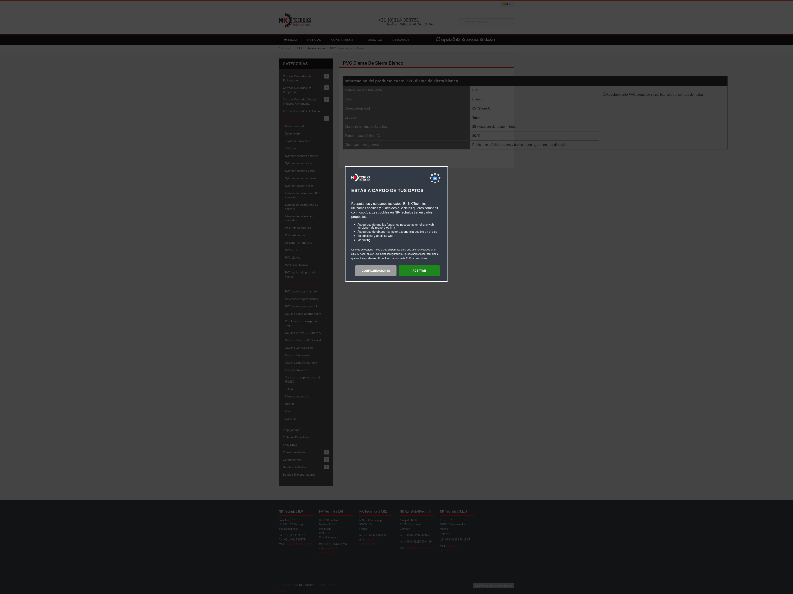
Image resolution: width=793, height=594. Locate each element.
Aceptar (419, 270)
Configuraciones (376, 270)
